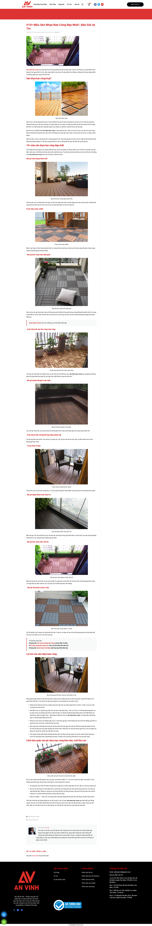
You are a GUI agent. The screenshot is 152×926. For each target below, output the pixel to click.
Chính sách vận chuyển (88, 883)
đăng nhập (35, 856)
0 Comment (56, 32)
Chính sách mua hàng (88, 886)
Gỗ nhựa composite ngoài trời (39, 645)
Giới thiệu (56, 872)
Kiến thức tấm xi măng (33, 816)
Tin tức (56, 876)
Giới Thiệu (53, 4)
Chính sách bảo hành (88, 879)
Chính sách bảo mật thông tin (90, 876)
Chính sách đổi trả (87, 872)
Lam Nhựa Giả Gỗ (35, 323)
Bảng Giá (61, 4)
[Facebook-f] (14, 910)
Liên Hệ (76, 4)
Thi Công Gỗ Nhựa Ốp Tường (46, 643)
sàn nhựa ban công (33, 820)
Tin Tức (69, 4)
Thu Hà (36, 32)
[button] (82, 4)
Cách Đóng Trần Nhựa (43, 648)
